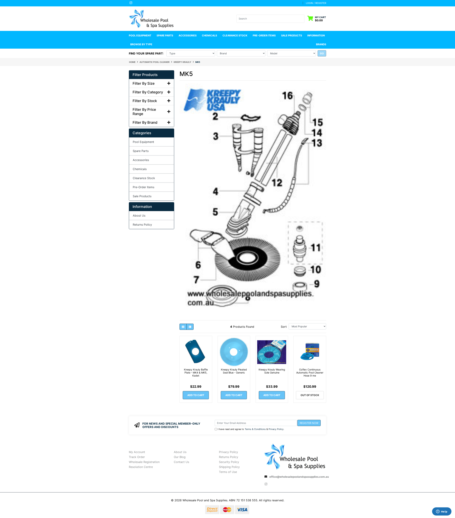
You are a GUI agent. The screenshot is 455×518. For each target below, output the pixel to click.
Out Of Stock (310, 395)
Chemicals (140, 169)
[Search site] (302, 19)
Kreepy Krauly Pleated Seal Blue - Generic (234, 371)
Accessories (141, 160)
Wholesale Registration (144, 462)
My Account (137, 452)
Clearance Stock (235, 35)
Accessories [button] (188, 35)
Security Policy (229, 462)
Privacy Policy (276, 429)
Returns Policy (142, 224)
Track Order (137, 457)
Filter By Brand (145, 122)
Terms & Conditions (255, 429)
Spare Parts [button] (165, 35)
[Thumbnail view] (183, 327)
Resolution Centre (141, 467)
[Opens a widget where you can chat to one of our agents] (441, 511)
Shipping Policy (229, 467)
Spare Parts (141, 151)
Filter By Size (144, 83)
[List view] (190, 327)
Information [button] (316, 35)
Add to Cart (195, 395)
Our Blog (180, 457)
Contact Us (181, 462)
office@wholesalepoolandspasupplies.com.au (299, 476)
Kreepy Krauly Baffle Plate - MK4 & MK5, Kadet (196, 372)
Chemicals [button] (209, 35)
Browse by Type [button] (141, 44)
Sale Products (291, 35)
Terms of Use (228, 472)
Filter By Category (148, 92)
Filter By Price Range (144, 111)
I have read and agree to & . (251, 429)
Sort (284, 326)
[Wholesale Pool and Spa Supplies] (151, 18)
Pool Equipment (143, 142)
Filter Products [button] (145, 75)
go (322, 53)
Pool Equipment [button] (140, 35)
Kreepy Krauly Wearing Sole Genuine (272, 371)
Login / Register (316, 3)
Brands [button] (321, 44)
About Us (139, 215)
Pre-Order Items (264, 35)
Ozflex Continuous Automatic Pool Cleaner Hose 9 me (309, 372)
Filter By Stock (145, 101)
